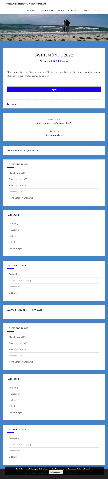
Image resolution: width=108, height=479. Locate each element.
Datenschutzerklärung (20, 280)
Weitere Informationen (85, 469)
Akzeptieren (56, 472)
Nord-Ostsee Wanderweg (21, 197)
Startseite (32, 10)
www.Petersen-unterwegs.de (25, 3)
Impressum (14, 286)
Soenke (64, 61)
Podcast (98, 10)
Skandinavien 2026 (18, 173)
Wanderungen (47, 10)
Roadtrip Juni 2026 (18, 179)
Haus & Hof (73, 10)
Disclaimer (14, 292)
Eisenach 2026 (15, 191)
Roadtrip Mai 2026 (17, 185)
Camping (86, 10)
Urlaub (61, 10)
